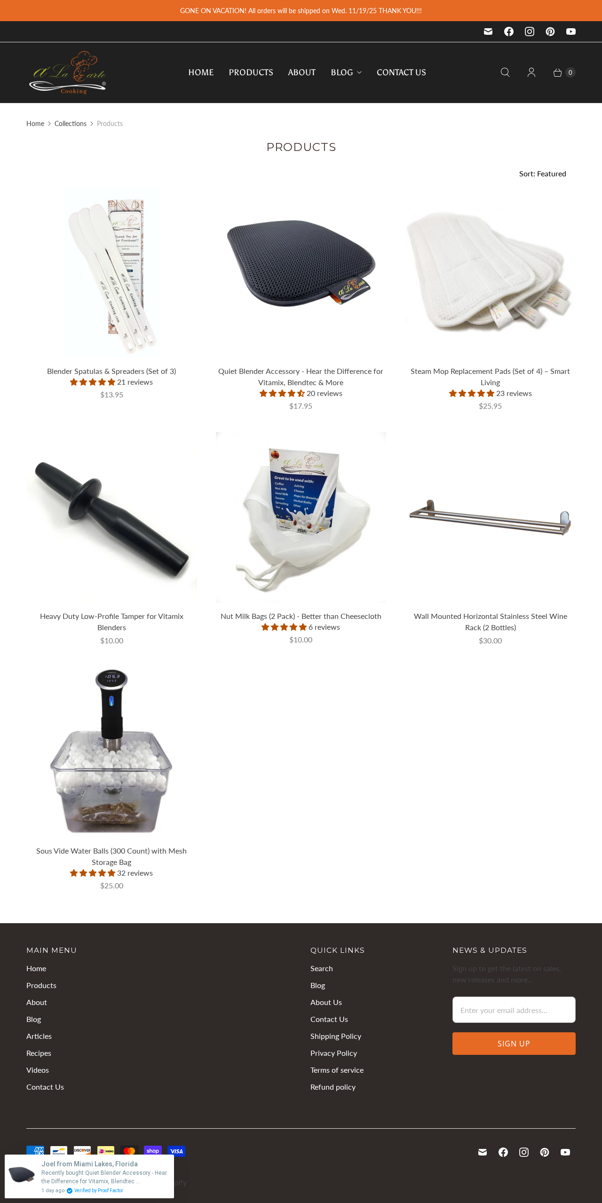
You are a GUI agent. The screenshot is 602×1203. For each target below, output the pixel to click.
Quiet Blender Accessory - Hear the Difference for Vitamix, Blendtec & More (300, 376)
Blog (342, 72)
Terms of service (337, 1069)
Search (321, 968)
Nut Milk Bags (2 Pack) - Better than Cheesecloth (301, 615)
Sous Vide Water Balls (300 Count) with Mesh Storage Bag (111, 856)
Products (251, 72)
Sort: (542, 173)
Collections (71, 123)
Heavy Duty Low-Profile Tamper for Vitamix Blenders (111, 621)
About (302, 72)
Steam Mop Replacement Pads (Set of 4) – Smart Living (490, 376)
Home (201, 72)
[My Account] (531, 72)
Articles (39, 1035)
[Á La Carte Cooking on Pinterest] (550, 31)
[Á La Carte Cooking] (67, 72)
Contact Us (401, 72)
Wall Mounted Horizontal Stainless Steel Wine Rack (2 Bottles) (490, 621)
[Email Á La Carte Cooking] (488, 31)
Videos (37, 1069)
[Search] (505, 72)
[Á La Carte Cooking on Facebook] (509, 31)
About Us (326, 1001)
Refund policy (333, 1086)
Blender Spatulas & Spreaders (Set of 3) (111, 370)
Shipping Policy (335, 1035)
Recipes (38, 1052)
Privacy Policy (333, 1052)
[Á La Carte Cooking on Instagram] (529, 31)
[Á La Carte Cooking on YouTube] (571, 31)
